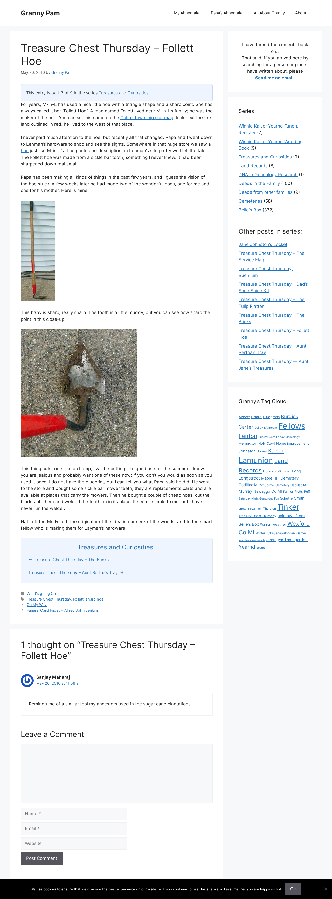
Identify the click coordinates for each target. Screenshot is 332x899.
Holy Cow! (266, 443)
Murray (245, 491)
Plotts (298, 492)
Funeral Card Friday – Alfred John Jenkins (63, 610)
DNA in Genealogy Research (268, 174)
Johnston (247, 451)
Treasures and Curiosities (123, 92)
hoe (25, 150)
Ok (293, 888)
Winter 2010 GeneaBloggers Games (281, 533)
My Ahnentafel (187, 12)
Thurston (269, 508)
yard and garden (293, 539)
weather (279, 524)
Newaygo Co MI (267, 491)
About (300, 12)
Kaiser (276, 450)
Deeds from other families (266, 192)
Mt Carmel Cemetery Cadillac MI (283, 485)
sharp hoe (94, 599)
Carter (246, 427)
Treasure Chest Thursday (49, 599)
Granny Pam (40, 13)
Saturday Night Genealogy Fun (259, 498)
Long (296, 471)
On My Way (37, 604)
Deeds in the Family (259, 183)
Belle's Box (250, 209)
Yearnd (247, 547)
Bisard (256, 417)
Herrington (248, 443)
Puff (307, 492)
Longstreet (249, 478)
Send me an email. (275, 78)
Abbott (244, 417)
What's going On (41, 593)
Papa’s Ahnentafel (227, 12)
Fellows (292, 425)
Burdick (289, 416)
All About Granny (269, 12)
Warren (265, 525)
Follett (78, 599)
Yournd (261, 547)
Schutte (286, 498)
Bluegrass (271, 417)
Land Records (253, 165)
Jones (262, 451)
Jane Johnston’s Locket (263, 244)
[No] (325, 888)
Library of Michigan (277, 471)
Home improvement (292, 443)
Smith (299, 498)
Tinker (288, 506)
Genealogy (293, 437)
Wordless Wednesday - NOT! (257, 540)
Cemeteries (250, 201)
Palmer (288, 492)
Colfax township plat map (146, 117)
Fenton (248, 435)
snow (242, 508)
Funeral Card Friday (272, 437)
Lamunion (256, 460)
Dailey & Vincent (265, 427)
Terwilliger (255, 508)
